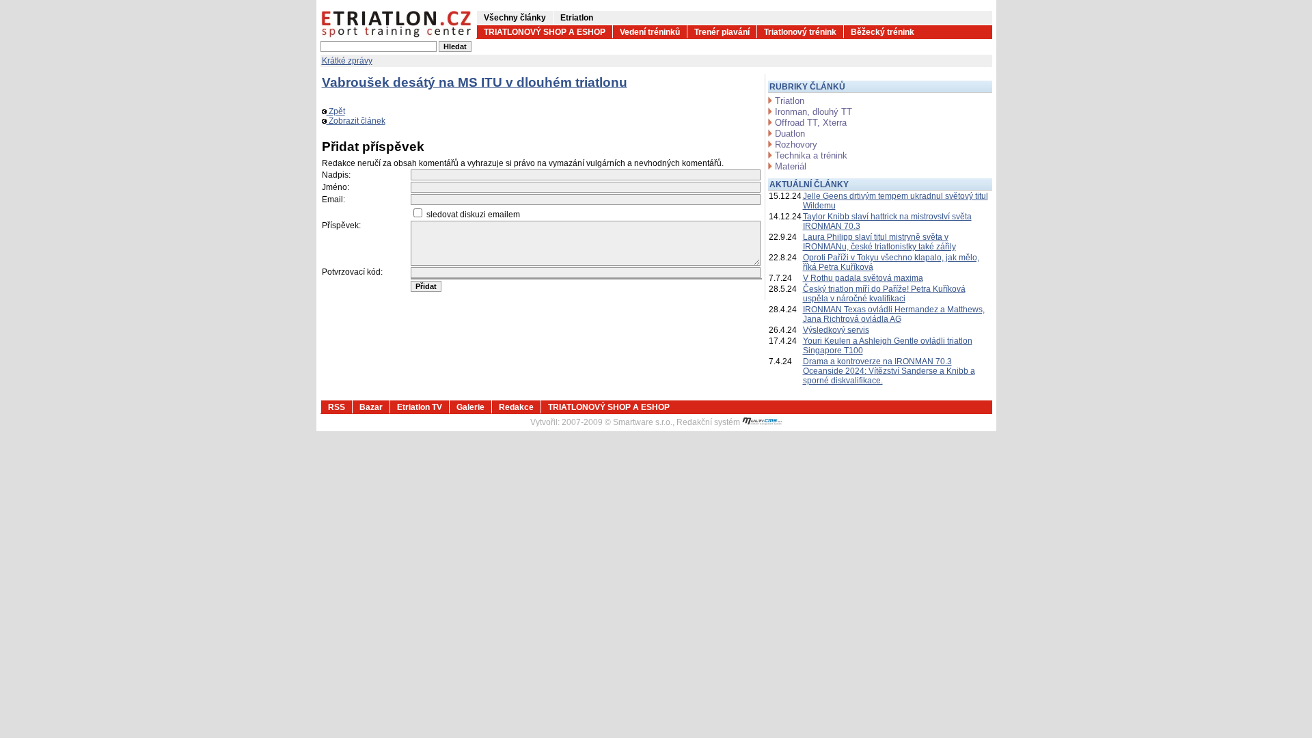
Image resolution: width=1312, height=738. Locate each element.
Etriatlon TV (419, 407)
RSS (336, 407)
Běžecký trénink (882, 32)
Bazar (371, 407)
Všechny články (515, 18)
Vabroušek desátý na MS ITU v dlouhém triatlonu (474, 82)
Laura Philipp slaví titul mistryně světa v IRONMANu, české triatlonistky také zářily (879, 241)
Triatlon (789, 101)
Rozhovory (796, 144)
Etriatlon (576, 18)
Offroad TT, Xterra (811, 123)
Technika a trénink (811, 155)
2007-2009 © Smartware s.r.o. (617, 422)
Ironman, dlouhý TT (813, 112)
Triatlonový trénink (800, 32)
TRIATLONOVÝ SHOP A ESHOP (544, 32)
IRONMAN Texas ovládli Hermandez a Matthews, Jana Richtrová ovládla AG (894, 314)
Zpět (336, 111)
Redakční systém (709, 422)
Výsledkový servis (836, 330)
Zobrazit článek (356, 121)
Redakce (516, 407)
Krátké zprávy (347, 61)
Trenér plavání (722, 32)
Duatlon (790, 133)
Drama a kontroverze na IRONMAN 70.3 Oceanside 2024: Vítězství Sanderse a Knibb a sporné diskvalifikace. (889, 371)
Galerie (470, 407)
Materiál (790, 166)
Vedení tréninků (650, 32)
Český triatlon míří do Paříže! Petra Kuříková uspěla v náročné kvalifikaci (884, 293)
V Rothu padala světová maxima (863, 278)
